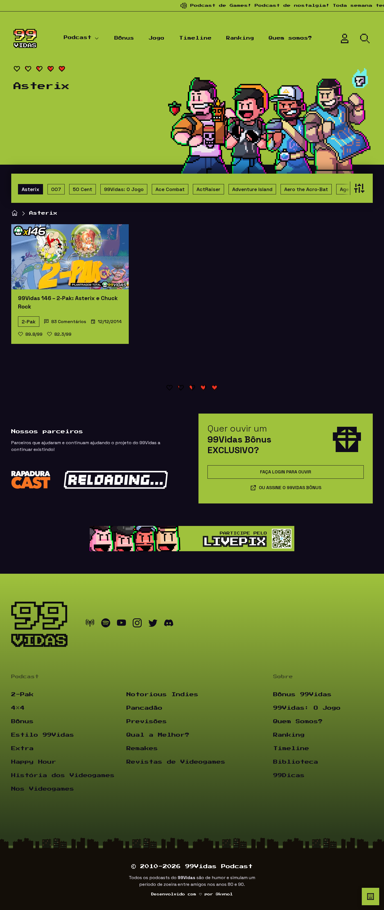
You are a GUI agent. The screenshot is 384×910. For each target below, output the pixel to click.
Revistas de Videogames (176, 762)
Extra (22, 748)
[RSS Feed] (89, 624)
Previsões (147, 721)
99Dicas (289, 775)
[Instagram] (137, 624)
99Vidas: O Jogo (124, 189)
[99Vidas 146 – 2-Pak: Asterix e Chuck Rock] (70, 256)
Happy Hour (33, 762)
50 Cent (82, 189)
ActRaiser (208, 189)
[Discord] (168, 624)
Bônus (124, 38)
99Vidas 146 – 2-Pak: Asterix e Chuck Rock (68, 302)
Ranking (240, 38)
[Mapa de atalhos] (371, 897)
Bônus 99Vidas (302, 694)
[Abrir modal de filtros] (358, 188)
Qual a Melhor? (158, 735)
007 (56, 189)
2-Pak (29, 321)
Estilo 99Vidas (42, 735)
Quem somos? (290, 38)
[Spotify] (105, 624)
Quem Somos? (298, 721)
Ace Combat (170, 189)
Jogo (156, 38)
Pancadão (144, 708)
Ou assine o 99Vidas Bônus (290, 488)
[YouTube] (121, 624)
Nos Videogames (42, 789)
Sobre (283, 677)
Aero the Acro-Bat (306, 189)
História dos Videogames (63, 775)
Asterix (30, 189)
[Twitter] (152, 624)
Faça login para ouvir (285, 472)
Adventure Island (252, 189)
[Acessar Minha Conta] (344, 38)
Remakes (142, 748)
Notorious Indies (162, 694)
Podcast (78, 38)
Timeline (195, 38)
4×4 (18, 708)
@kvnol (224, 894)
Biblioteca (295, 762)
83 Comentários (68, 321)
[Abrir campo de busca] (365, 38)
